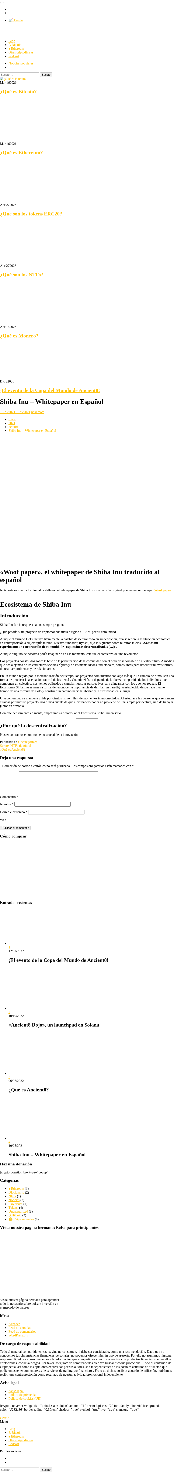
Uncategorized (28, 742)
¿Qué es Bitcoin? (18, 91)
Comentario (9, 797)
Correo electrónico (13, 812)
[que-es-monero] (32, 323)
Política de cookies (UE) (24, 1398)
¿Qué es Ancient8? (12, 749)
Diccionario (16, 1192)
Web (3, 820)
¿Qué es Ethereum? (21, 152)
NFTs (12, 1196)
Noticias (14, 1200)
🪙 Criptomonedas (21, 1219)
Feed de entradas (19, 1327)
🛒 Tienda (15, 20)
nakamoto (37, 412)
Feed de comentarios (22, 1331)
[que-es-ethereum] (32, 140)
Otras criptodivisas (20, 52)
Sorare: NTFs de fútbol (15, 745)
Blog (11, 41)
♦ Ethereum (16, 48)
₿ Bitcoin (14, 45)
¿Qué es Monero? (19, 336)
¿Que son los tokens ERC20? (31, 214)
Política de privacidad (22, 1395)
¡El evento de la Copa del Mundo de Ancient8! (50, 390)
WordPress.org (18, 1335)
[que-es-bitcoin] (13, 79)
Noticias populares (20, 63)
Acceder (14, 1324)
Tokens (13, 1207)
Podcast (13, 56)
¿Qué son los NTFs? (21, 274)
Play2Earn (15, 1204)
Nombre (7, 804)
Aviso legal (16, 1391)
